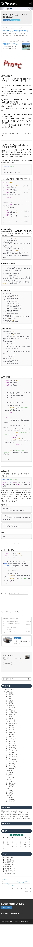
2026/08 (16, 835)
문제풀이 (3, 816)
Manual (17, 813)
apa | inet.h (12, 723)
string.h (12, 745)
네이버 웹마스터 (9, 863)
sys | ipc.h (12, 749)
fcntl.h (11, 729)
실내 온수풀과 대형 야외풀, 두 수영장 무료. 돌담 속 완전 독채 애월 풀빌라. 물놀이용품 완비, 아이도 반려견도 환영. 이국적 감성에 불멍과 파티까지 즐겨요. (10, 47)
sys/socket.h (5, 814)
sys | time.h (12, 761)
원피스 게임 (8, 859)
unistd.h (12, 767)
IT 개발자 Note (8, 656)
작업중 (11, 785)
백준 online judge (10, 873)
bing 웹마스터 (9, 864)
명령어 (11, 695)
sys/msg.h (12, 813)
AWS (8, 788)
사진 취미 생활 (9, 857)
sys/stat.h (9, 816)
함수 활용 (11, 714)
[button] (2, 8)
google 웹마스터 (9, 866)
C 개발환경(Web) (9, 861)
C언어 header (11, 722)
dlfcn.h (11, 727)
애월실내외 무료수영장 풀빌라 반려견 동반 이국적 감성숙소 (10, 44)
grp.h (10, 731)
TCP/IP (15, 818)
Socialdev (15, 921)
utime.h (11, 768)
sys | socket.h (13, 758)
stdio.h (11, 741)
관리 (8, 779)
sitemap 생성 (9, 872)
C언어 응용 (10, 716)
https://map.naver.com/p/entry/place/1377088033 (14, 41)
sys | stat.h (12, 759)
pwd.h (11, 740)
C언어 (9, 698)
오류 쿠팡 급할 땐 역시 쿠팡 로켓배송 (15, 31)
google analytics (10, 870)
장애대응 (11, 799)
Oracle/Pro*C (7, 20)
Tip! (10, 774)
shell (10, 696)
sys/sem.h (9, 818)
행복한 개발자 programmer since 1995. (12, 659)
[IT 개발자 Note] (9, 3)
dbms (19, 814)
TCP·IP (11, 720)
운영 (8, 795)
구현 (23, 818)
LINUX (9, 691)
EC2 (10, 790)
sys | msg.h (12, 750)
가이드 (11, 797)
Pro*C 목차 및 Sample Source (18, 594)
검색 (29, 679)
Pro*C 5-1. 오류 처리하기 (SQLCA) (15, 15)
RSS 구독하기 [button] (7, 907)
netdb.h (11, 734)
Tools (10, 781)
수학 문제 (12, 711)
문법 (10, 700)
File (2, 811)
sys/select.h (21, 811)
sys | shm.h (12, 756)
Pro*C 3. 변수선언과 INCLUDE (9, 629)
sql (24, 813)
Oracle (4, 618)
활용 (10, 718)
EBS (10, 792)
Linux (5, 811)
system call (4, 813)
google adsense (10, 868)
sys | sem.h (12, 754)
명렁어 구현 (12, 709)
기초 (10, 693)
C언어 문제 (10, 705)
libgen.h (11, 732)
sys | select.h (13, 752)
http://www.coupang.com (10, 28)
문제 (14, 816)
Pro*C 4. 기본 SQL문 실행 (8, 627)
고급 (10, 704)
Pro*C (8, 618)
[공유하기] (7, 611)
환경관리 (11, 801)
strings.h (11, 747)
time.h (11, 765)
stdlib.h (11, 743)
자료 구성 (12, 783)
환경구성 (11, 777)
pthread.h (12, 738)
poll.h (11, 736)
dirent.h (11, 725)
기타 (10, 794)
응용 (21, 813)
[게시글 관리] (9, 611)
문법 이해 (12, 707)
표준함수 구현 (12, 713)
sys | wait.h (12, 763)
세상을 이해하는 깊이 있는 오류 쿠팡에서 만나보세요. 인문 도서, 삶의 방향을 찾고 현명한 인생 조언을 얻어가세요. (16, 34)
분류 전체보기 (9, 689)
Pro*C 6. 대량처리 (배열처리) (9, 621)
